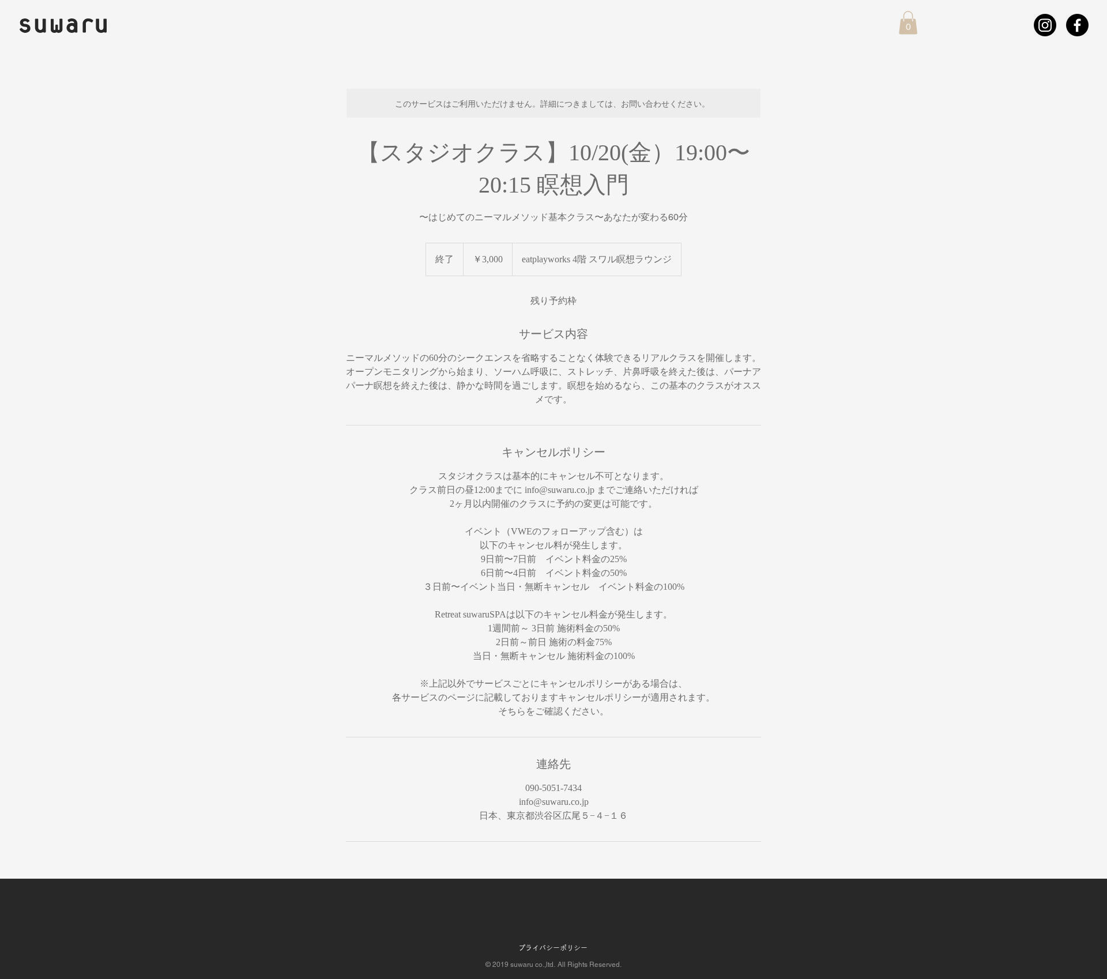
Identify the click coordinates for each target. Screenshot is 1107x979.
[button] (908, 23)
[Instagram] (1045, 25)
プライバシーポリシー (553, 947)
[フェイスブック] (1077, 25)
